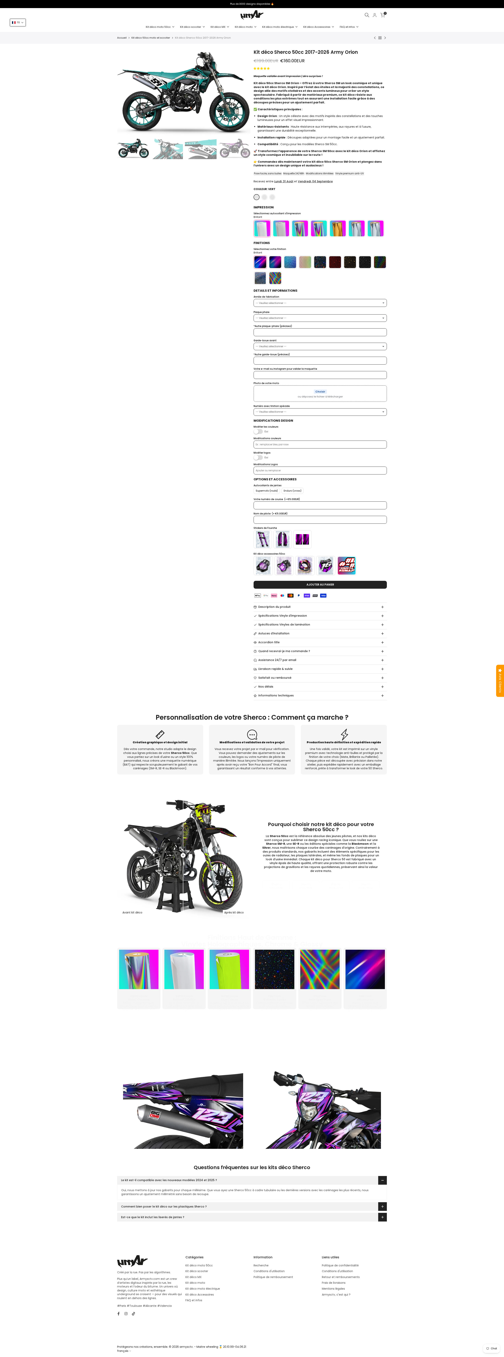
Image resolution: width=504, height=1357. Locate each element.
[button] (18, 22)
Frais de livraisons (334, 1283)
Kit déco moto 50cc (199, 1265)
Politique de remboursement (273, 1277)
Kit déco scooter (196, 1271)
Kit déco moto (195, 1283)
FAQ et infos (193, 1300)
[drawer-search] (367, 15)
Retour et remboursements (341, 1277)
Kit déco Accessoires (199, 1295)
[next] (242, 93)
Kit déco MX (193, 1277)
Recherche (261, 1265)
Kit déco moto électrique (202, 1289)
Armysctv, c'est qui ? (336, 1295)
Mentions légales (333, 1289)
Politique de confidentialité (340, 1265)
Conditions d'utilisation (269, 1271)
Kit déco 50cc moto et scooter (151, 38)
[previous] (125, 93)
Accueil (122, 38)
